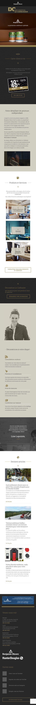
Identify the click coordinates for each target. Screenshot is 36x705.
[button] (1, 29)
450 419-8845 (6, 638)
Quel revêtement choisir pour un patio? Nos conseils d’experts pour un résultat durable (17, 487)
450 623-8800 (6, 645)
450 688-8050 (6, 630)
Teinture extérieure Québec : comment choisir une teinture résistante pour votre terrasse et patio (17, 525)
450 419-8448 (6, 623)
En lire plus (9, 501)
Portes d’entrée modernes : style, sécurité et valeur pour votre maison (17, 566)
